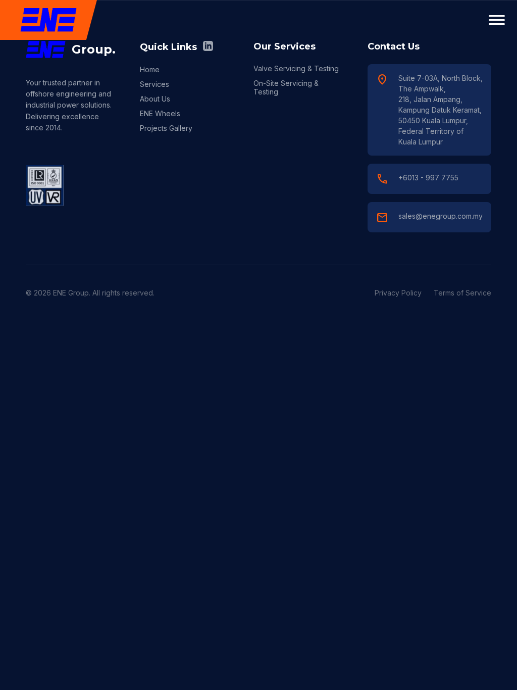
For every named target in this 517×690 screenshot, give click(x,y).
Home (150, 69)
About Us (155, 98)
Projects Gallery (166, 128)
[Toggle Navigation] (497, 20)
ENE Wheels (160, 113)
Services (154, 84)
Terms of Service (462, 292)
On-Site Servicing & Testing (286, 87)
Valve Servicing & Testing (296, 68)
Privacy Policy (398, 292)
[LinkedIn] (208, 47)
